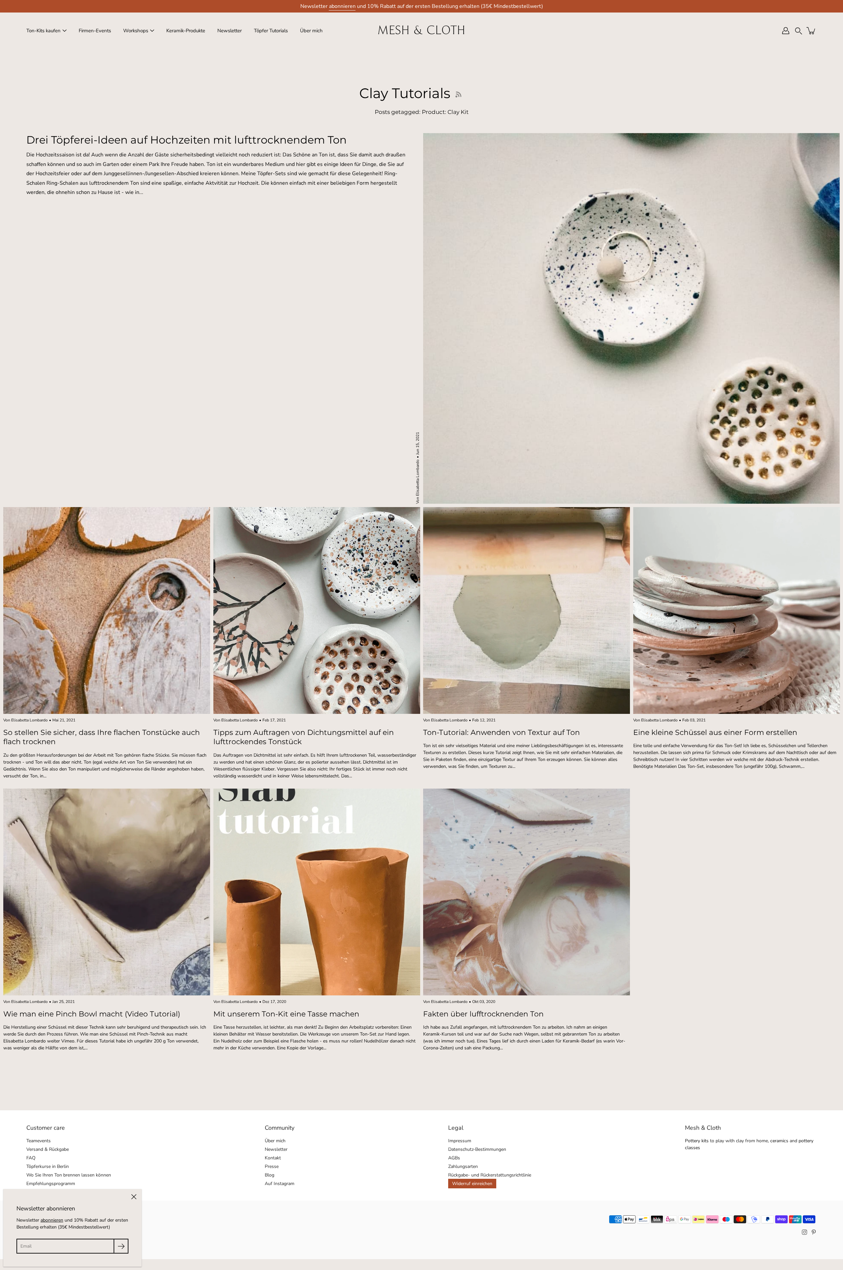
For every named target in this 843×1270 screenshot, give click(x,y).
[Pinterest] (814, 1232)
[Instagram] (804, 1232)
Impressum (459, 1141)
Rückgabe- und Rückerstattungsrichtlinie (489, 1175)
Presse (272, 1166)
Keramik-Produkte (185, 30)
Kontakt (273, 1158)
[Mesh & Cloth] (421, 30)
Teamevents (38, 1141)
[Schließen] (134, 1197)
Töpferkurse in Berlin (47, 1166)
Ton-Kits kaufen (43, 30)
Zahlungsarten (463, 1166)
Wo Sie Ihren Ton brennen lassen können (68, 1175)
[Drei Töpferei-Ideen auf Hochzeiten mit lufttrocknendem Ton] (631, 318)
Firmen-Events (95, 30)
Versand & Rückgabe (47, 1149)
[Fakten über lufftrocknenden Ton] (526, 892)
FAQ (31, 1158)
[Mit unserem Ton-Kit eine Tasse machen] (316, 892)
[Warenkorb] (811, 30)
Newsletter (229, 30)
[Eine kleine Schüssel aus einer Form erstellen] (736, 610)
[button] (798, 31)
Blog (269, 1175)
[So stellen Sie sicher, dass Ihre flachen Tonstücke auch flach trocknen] (106, 610)
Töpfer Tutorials (271, 30)
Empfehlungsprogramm (50, 1183)
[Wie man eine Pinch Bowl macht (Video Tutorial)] (106, 892)
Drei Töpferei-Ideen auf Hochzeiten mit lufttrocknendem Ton (186, 139)
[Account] (785, 30)
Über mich (311, 30)
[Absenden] (121, 1246)
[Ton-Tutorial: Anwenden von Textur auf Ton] (526, 610)
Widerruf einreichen (472, 1183)
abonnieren (342, 6)
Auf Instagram (279, 1183)
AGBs (454, 1158)
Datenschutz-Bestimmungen (477, 1149)
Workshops (135, 30)
